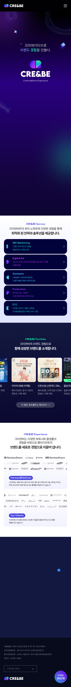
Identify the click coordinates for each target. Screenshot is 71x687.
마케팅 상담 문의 (21, 603)
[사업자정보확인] (37, 650)
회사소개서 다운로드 (49, 603)
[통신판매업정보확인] (44, 654)
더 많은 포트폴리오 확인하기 (34, 405)
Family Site (13, 668)
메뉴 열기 (65, 5)
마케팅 (61, 677)
